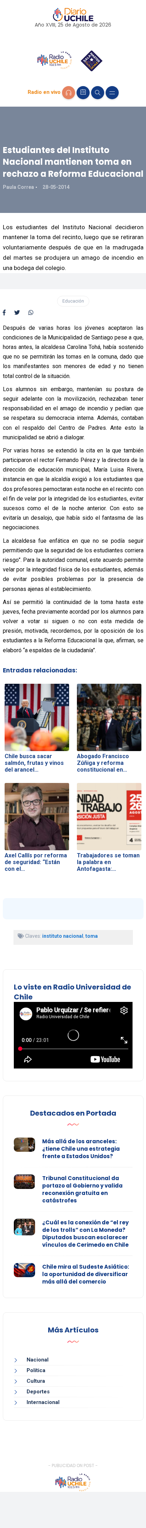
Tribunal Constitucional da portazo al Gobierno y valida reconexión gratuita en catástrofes (82, 1189)
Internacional (43, 1402)
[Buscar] (97, 92)
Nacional (38, 1360)
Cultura (36, 1381)
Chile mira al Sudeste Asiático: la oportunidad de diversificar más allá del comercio (85, 1274)
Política (36, 1370)
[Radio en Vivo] (68, 92)
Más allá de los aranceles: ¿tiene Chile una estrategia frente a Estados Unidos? (81, 1149)
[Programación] (83, 92)
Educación (73, 301)
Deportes (38, 1391)
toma (91, 936)
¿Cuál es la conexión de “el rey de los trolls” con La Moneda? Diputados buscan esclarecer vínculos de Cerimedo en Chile (85, 1233)
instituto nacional (62, 936)
